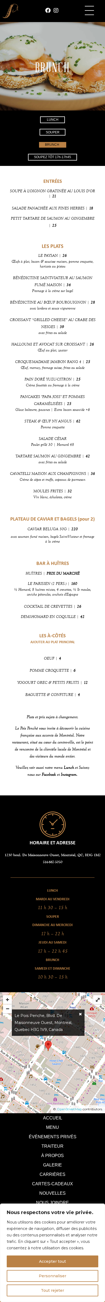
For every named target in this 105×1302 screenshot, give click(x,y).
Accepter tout (52, 1261)
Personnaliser (52, 1275)
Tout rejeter (52, 1290)
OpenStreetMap (69, 1109)
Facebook (49, 774)
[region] (52, 1253)
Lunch (69, 767)
